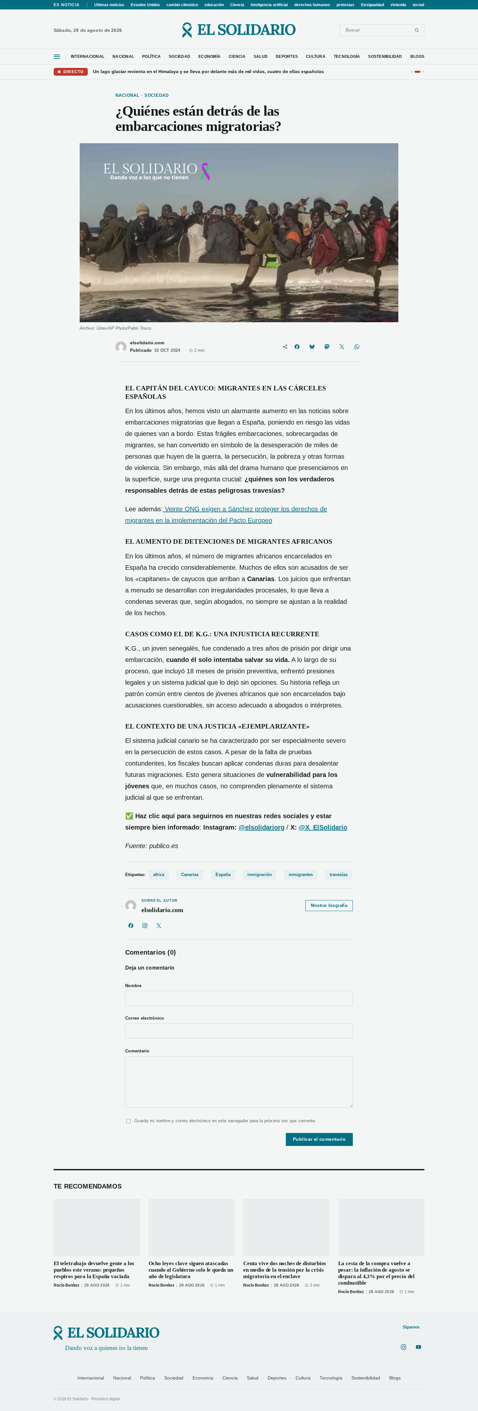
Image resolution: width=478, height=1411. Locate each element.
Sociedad (173, 1378)
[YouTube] (418, 1347)
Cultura (303, 1378)
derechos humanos (312, 5)
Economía (203, 1378)
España (223, 874)
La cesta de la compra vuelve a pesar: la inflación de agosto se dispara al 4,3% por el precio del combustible (376, 1273)
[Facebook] (130, 925)
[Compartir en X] (342, 347)
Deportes (277, 1378)
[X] (158, 925)
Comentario (137, 1051)
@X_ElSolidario (323, 827)
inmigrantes (301, 874)
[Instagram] (144, 925)
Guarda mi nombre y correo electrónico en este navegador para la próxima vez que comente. (225, 1120)
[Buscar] (416, 30)
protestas (345, 5)
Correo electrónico (144, 1018)
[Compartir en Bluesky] (312, 347)
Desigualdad (372, 5)
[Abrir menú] (57, 57)
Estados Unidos (145, 5)
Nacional (122, 1378)
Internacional (90, 1378)
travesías (339, 874)
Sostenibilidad (366, 1378)
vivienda (398, 5)
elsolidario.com (147, 342)
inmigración (259, 874)
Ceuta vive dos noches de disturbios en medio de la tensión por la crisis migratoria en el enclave (284, 1269)
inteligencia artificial (269, 5)
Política (147, 1378)
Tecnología (331, 1378)
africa (158, 874)
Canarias (190, 874)
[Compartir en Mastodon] (327, 347)
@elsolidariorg (262, 827)
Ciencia (237, 5)
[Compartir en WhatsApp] (357, 347)
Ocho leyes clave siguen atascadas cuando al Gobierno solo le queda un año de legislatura (191, 1269)
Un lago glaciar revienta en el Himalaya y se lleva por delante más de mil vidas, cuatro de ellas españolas (208, 71)
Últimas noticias (109, 5)
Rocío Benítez (66, 1285)
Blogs (395, 1378)
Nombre (133, 986)
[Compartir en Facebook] (297, 347)
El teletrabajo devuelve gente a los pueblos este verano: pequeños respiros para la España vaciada (94, 1269)
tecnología (422, 5)
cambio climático (182, 5)
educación (214, 5)
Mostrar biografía (329, 905)
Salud (253, 1378)
